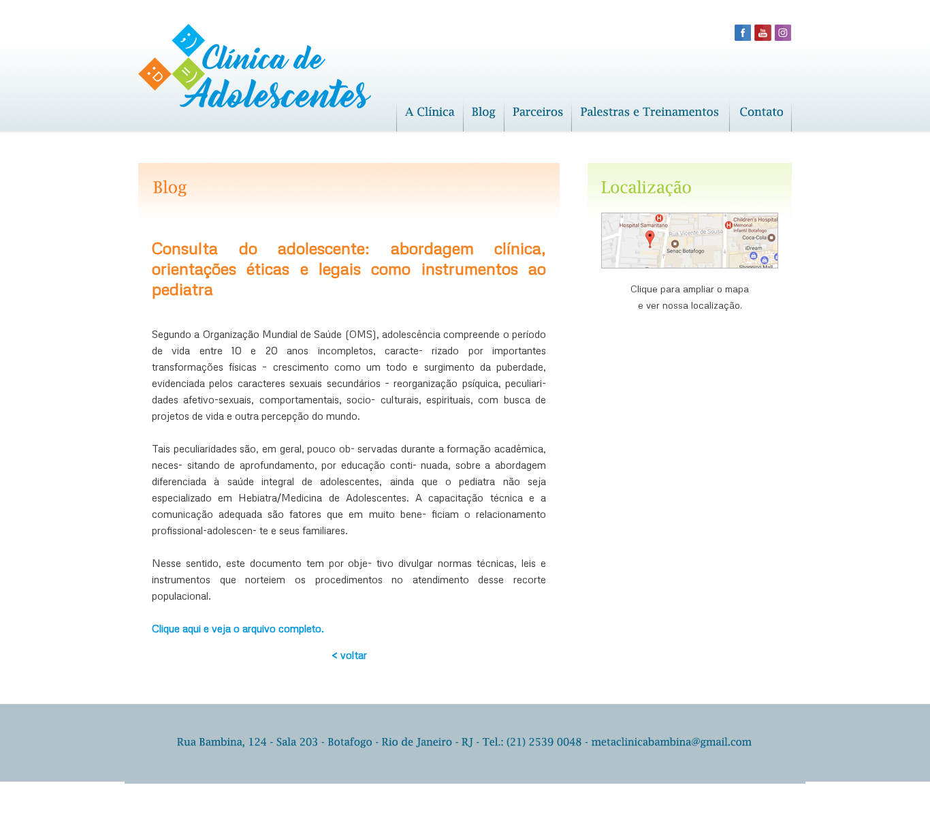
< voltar (349, 655)
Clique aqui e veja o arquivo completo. (238, 628)
